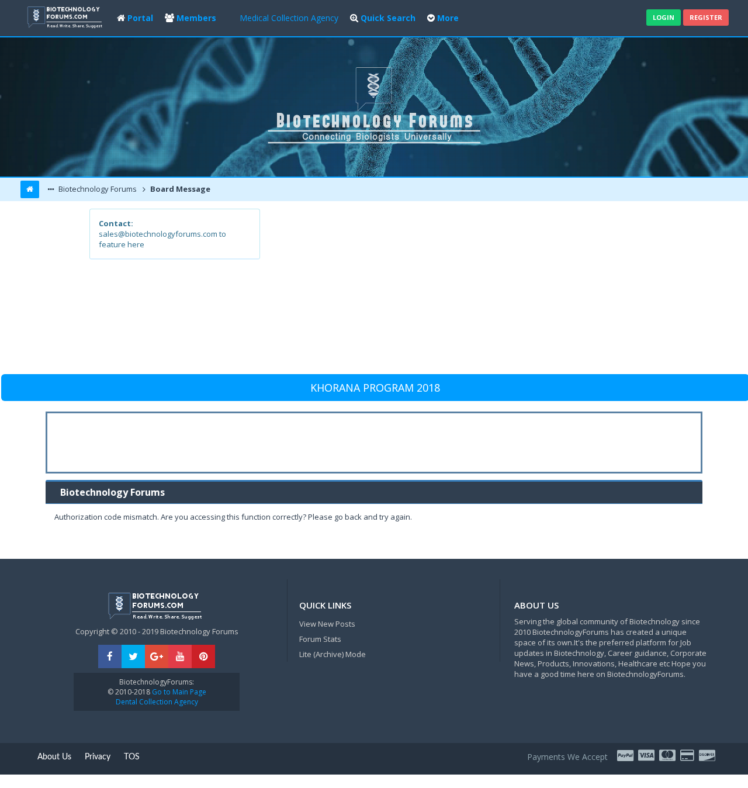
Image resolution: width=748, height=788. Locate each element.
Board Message (179, 189)
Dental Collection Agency (157, 702)
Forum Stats (320, 639)
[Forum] (66, 16)
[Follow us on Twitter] (133, 657)
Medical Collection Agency (289, 17)
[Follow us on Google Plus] (156, 657)
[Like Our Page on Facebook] (110, 657)
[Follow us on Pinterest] (203, 657)
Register (706, 17)
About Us (54, 757)
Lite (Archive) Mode (332, 654)
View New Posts (327, 623)
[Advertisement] (459, 290)
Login (663, 17)
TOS (132, 757)
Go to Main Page (178, 692)
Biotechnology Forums (97, 189)
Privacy (97, 757)
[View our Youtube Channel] (180, 657)
